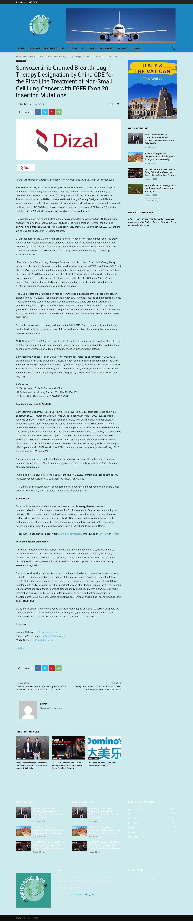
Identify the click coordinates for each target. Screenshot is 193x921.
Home (18, 56)
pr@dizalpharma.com (44, 640)
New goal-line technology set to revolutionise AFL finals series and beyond (160, 188)
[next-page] (23, 775)
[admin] (18, 104)
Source (20, 647)
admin (25, 104)
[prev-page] (18, 775)
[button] (173, 48)
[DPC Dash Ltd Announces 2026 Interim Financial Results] (104, 748)
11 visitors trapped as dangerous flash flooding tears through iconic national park (160, 156)
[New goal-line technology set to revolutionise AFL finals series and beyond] (135, 189)
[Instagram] (138, 880)
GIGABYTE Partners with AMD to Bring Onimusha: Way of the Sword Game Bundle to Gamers (67, 765)
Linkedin (103, 533)
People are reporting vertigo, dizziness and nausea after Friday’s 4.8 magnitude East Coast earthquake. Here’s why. (152, 222)
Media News (28, 56)
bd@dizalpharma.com (53, 636)
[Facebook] (38, 112)
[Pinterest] (52, 112)
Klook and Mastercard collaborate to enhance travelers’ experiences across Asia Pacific (31, 765)
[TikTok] (146, 880)
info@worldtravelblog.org (82, 894)
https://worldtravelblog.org (51, 708)
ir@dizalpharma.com (47, 632)
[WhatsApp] (58, 112)
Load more (151, 200)
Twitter (115, 533)
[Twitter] (45, 112)
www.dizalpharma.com (69, 533)
